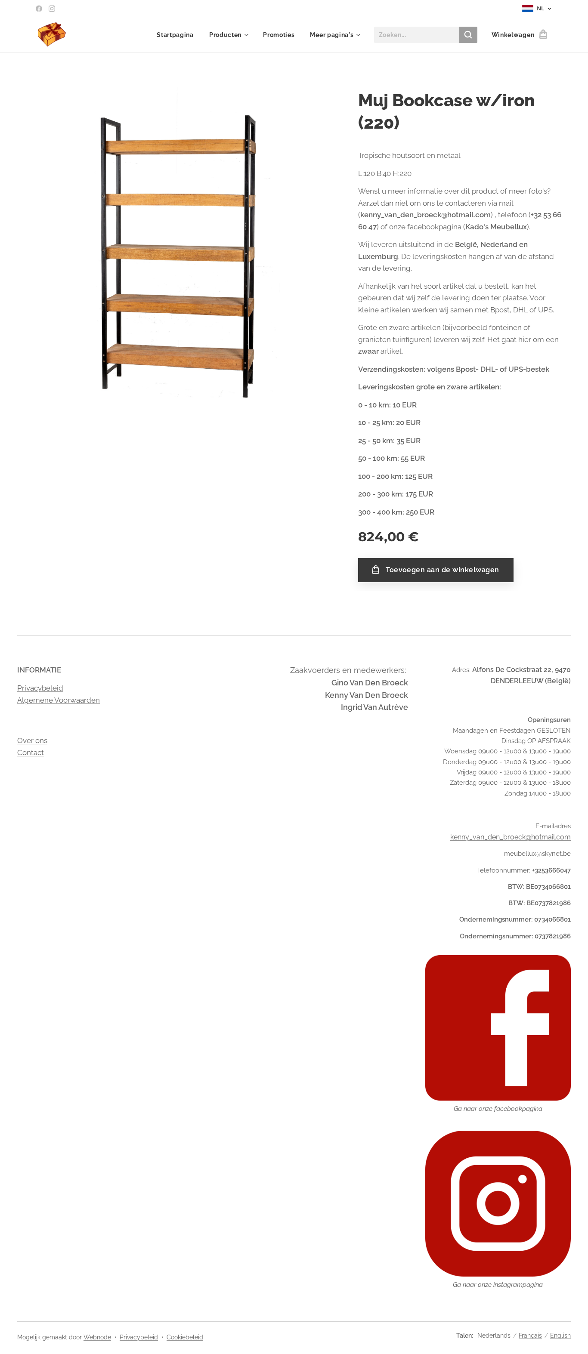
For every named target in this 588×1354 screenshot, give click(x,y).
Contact (30, 752)
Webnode (97, 1337)
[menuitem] (175, 34)
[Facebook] (39, 8)
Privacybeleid (40, 688)
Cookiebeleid (185, 1337)
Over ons (32, 740)
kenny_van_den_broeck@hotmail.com (510, 837)
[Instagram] (51, 8)
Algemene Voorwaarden (58, 700)
